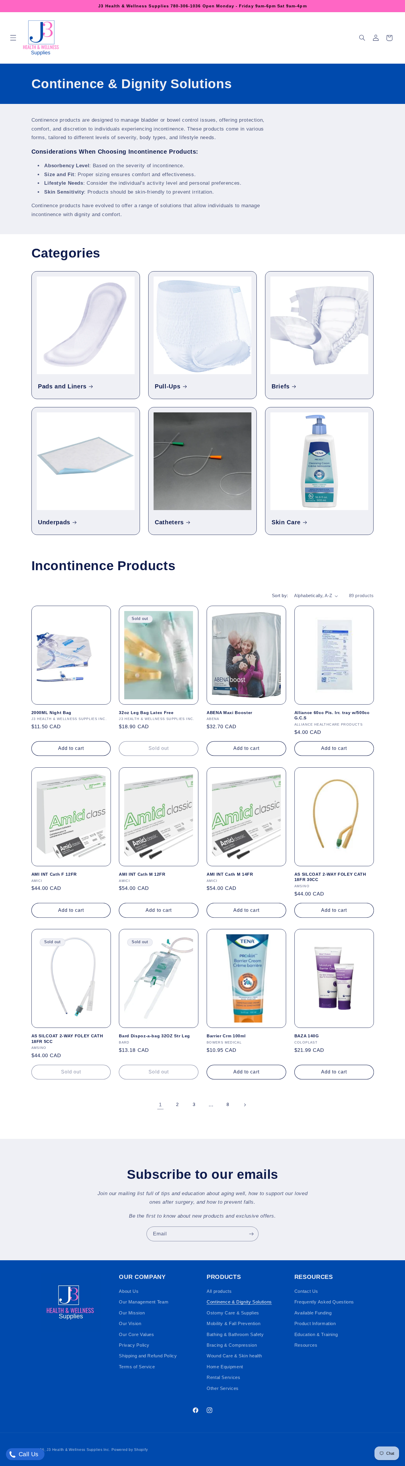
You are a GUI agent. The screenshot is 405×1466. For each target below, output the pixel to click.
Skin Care (286, 522)
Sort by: (280, 595)
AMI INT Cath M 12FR (142, 874)
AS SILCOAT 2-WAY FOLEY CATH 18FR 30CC (330, 877)
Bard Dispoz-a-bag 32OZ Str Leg (154, 1035)
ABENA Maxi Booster (229, 712)
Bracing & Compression (232, 1345)
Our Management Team (143, 1302)
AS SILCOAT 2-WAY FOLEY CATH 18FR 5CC (67, 1038)
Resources (306, 1345)
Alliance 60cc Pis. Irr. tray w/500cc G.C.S (332, 715)
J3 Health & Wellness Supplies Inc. (78, 1449)
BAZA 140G (306, 1035)
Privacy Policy (134, 1345)
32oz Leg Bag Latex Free (146, 712)
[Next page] (244, 1105)
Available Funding (313, 1313)
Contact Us (306, 1291)
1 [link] (160, 1104)
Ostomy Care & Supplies (233, 1313)
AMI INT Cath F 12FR (54, 874)
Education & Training (316, 1334)
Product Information (315, 1323)
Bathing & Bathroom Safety (235, 1334)
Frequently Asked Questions (324, 1302)
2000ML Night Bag (51, 712)
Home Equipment (225, 1366)
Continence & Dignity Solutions (239, 1302)
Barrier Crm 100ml (226, 1035)
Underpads (54, 522)
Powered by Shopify (129, 1449)
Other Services (223, 1388)
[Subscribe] (251, 1234)
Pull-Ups (167, 386)
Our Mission (132, 1313)
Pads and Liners (62, 386)
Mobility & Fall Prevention (233, 1323)
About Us (128, 1291)
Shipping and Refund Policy (148, 1356)
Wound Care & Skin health (234, 1356)
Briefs (281, 386)
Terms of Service (137, 1366)
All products (219, 1291)
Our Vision (130, 1323)
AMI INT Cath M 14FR (230, 874)
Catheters (169, 522)
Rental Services (223, 1377)
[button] (13, 38)
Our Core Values (136, 1334)
